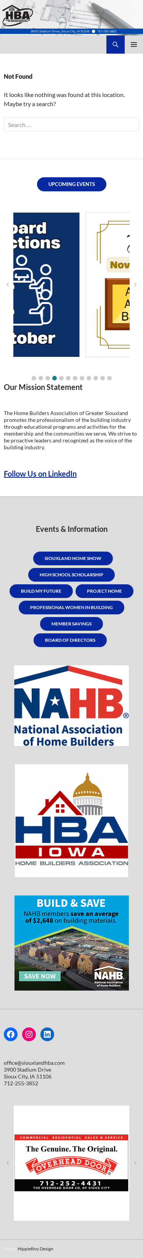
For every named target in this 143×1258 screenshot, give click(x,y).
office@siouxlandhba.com (34, 1062)
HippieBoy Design (35, 1249)
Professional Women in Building (71, 607)
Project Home (104, 591)
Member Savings (71, 624)
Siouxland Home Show (73, 558)
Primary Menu (134, 44)
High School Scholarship (71, 574)
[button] (34, 378)
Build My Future (41, 591)
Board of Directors (70, 640)
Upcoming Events (71, 184)
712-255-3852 (21, 1083)
